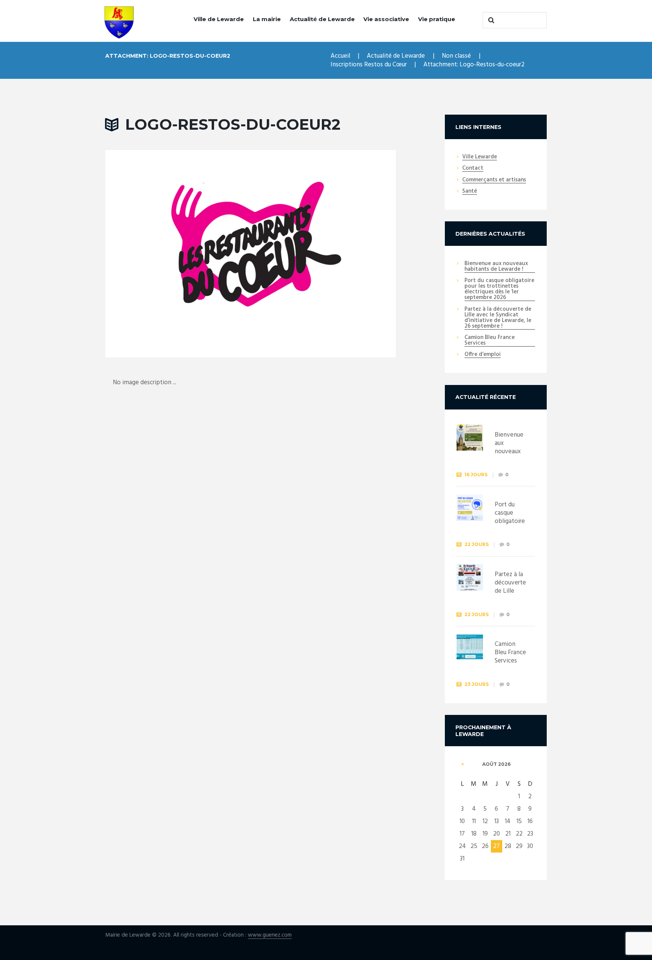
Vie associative (386, 19)
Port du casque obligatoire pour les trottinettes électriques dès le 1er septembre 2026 (499, 289)
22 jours (476, 544)
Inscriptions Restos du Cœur (369, 64)
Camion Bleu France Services (489, 341)
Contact (472, 169)
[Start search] (490, 20)
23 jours (476, 684)
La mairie (267, 19)
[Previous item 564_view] (178, 254)
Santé (469, 192)
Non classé (456, 56)
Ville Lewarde (479, 157)
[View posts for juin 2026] (462, 764)
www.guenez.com (270, 935)
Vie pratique (436, 19)
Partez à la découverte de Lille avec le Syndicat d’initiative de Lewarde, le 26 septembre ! (497, 318)
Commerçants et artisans (494, 180)
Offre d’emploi (482, 355)
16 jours (475, 474)
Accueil (340, 56)
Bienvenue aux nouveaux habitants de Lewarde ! (496, 267)
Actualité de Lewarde (322, 19)
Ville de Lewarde (219, 19)
